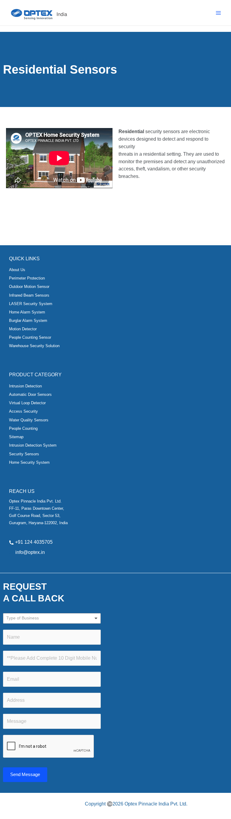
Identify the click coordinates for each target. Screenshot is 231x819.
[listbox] (52, 618)
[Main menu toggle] (218, 12)
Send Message (25, 774)
